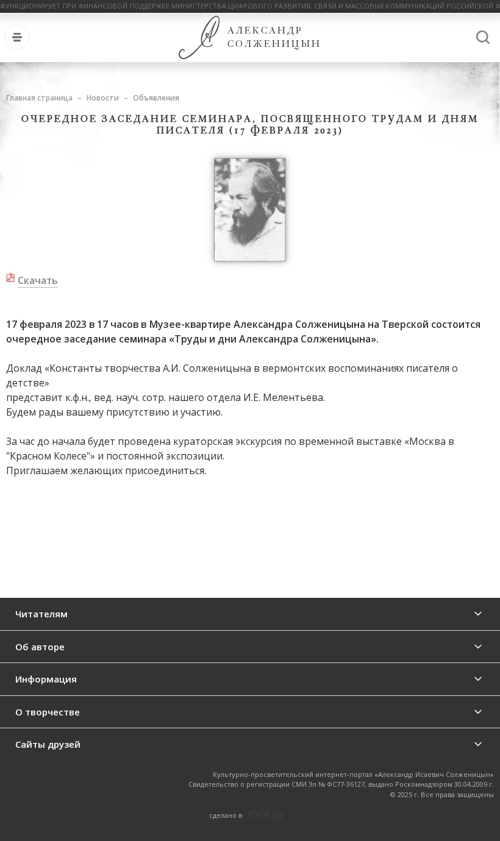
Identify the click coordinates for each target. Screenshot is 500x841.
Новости (103, 98)
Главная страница (39, 98)
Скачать (38, 280)
